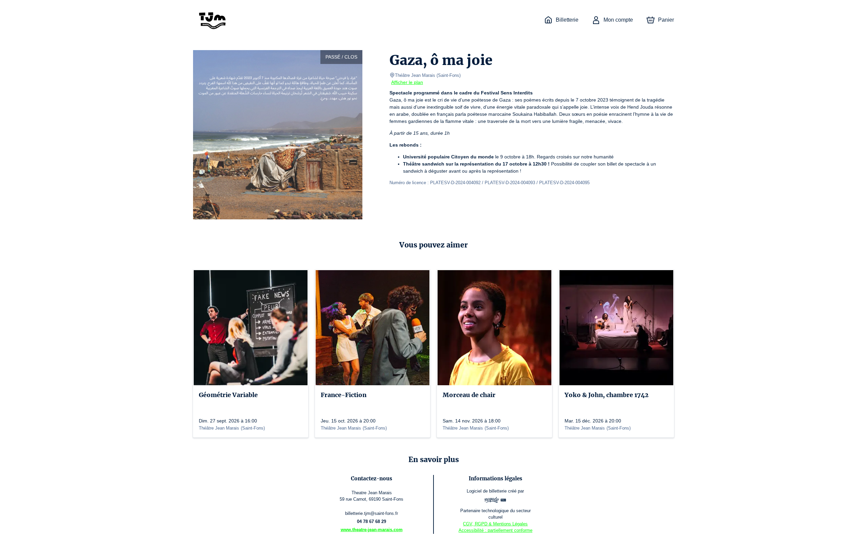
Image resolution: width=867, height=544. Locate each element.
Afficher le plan (407, 82)
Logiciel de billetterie (487, 491)
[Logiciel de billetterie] (495, 500)
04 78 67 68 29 (371, 521)
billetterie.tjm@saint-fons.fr (371, 513)
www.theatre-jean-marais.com (372, 529)
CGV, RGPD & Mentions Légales (495, 523)
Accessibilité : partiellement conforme (495, 530)
